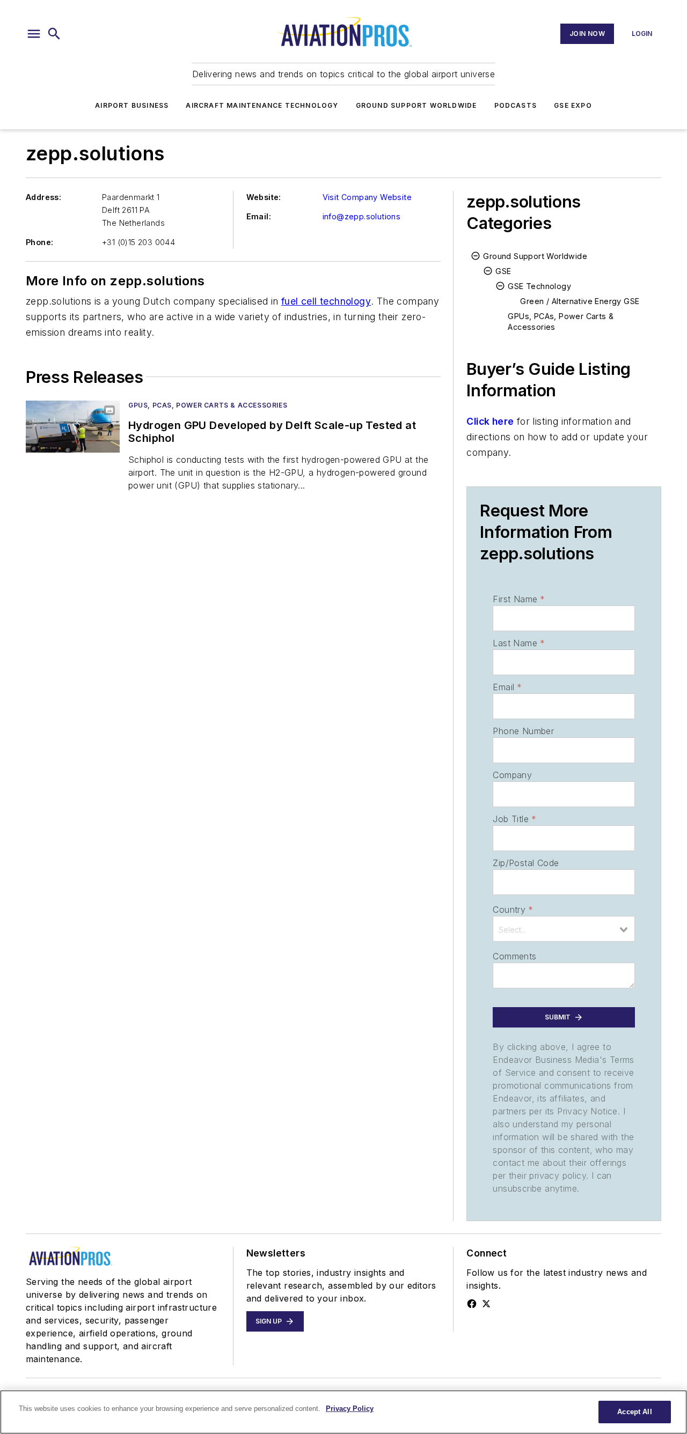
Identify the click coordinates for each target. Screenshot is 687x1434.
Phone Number (523, 731)
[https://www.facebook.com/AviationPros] (471, 1303)
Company (512, 775)
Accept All (634, 1412)
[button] (34, 34)
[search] (54, 34)
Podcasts (515, 105)
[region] (343, 1412)
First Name (519, 599)
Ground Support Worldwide (416, 105)
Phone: (39, 242)
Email (507, 687)
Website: (263, 197)
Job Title (514, 819)
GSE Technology (539, 286)
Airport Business (132, 105)
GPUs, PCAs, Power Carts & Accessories (207, 405)
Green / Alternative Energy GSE (579, 301)
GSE (503, 271)
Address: (43, 197)
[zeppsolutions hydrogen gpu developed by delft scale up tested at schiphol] (73, 427)
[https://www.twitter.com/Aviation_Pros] (486, 1303)
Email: (258, 216)
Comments (514, 956)
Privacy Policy (350, 1409)
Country (513, 909)
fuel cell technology (326, 301)
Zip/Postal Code (526, 863)
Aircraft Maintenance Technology (262, 105)
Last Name (519, 643)
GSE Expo (573, 105)
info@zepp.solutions (362, 216)
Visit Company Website (367, 197)
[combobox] (564, 929)
